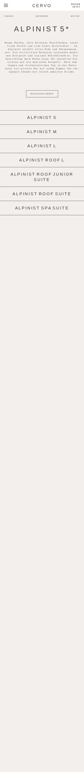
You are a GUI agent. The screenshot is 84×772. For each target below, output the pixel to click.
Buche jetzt (76, 5)
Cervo (42, 5)
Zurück (9, 16)
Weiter (75, 16)
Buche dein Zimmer (42, 94)
